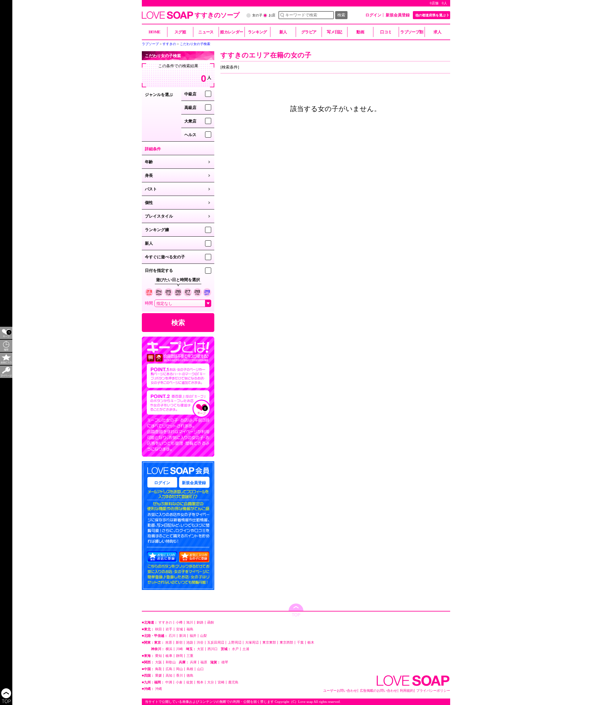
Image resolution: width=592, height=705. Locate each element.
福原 (203, 662)
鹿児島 (233, 682)
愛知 (158, 655)
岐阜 (169, 655)
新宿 (179, 642)
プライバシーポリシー (433, 690)
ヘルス (190, 135)
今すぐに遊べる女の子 (165, 257)
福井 (193, 635)
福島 (190, 629)
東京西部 (286, 642)
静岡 (179, 655)
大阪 (158, 662)
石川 (172, 635)
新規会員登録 (398, 15)
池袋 (189, 642)
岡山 (179, 669)
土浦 (245, 649)
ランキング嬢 (157, 230)
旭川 (189, 622)
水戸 (235, 649)
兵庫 (193, 662)
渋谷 (200, 642)
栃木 (310, 642)
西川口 (213, 649)
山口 (200, 669)
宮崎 (221, 682)
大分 (210, 682)
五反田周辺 (215, 642)
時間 (149, 303)
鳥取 (158, 669)
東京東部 (269, 642)
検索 (341, 15)
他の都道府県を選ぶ (430, 15)
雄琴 (224, 662)
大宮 (200, 649)
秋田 (158, 629)
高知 (169, 675)
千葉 (300, 642)
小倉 (179, 682)
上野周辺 (234, 642)
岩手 (169, 629)
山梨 (203, 635)
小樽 (179, 622)
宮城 (179, 629)
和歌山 (171, 662)
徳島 (190, 675)
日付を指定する (159, 270)
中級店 (190, 94)
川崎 (179, 649)
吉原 (168, 642)
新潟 (182, 635)
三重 (190, 655)
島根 (190, 669)
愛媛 (158, 675)
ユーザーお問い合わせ (340, 690)
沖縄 (158, 688)
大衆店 (190, 121)
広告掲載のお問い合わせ (378, 690)
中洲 (168, 682)
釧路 (200, 622)
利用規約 (406, 690)
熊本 (200, 682)
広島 (169, 669)
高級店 (190, 108)
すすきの (165, 622)
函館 (210, 622)
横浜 (169, 649)
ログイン (373, 15)
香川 (179, 675)
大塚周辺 (252, 642)
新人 (149, 243)
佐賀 (189, 682)
